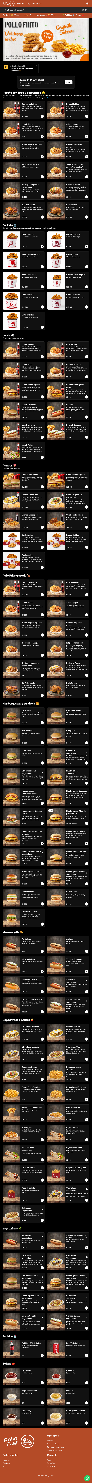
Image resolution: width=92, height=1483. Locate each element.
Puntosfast (51, 1463)
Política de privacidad (54, 1450)
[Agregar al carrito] (42, 116)
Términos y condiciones (55, 1447)
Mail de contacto (53, 1444)
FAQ (28, 3)
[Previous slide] (4, 39)
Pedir (49, 1460)
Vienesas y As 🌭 (21, 15)
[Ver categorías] (87, 15)
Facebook (6, 1463)
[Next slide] (88, 39)
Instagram (6, 1460)
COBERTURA (37, 3)
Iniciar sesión (51, 1466)
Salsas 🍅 (80, 15)
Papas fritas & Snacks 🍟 (40, 15)
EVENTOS (21, 3)
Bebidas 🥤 (69, 15)
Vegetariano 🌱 (57, 15)
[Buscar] (4, 15)
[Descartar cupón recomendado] (36, 66)
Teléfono (50, 1441)
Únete (68, 82)
